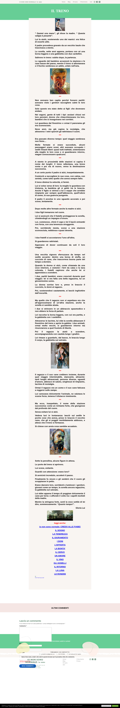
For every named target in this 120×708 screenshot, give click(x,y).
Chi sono (75, 1)
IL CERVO (60, 552)
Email (21, 648)
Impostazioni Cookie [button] (106, 705)
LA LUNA (60, 570)
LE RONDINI (60, 574)
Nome (21, 643)
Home (63, 1)
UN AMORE (60, 556)
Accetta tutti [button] (115, 705)
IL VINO (60, 559)
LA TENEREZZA (60, 534)
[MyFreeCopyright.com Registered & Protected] (39, 577)
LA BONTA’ (60, 548)
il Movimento (83, 1)
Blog (69, 1)
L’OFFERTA (60, 545)
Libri (91, 1)
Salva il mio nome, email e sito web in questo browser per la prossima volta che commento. (48, 657)
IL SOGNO (60, 530)
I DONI (60, 541)
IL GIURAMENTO (60, 538)
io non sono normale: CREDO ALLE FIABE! (60, 527)
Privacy (78, 661)
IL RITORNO (60, 567)
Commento (23, 626)
